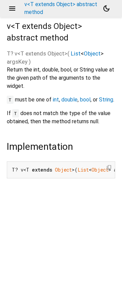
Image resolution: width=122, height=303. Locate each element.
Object (92, 53)
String (106, 99)
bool (85, 99)
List (76, 53)
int (56, 99)
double (69, 99)
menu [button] (12, 8)
